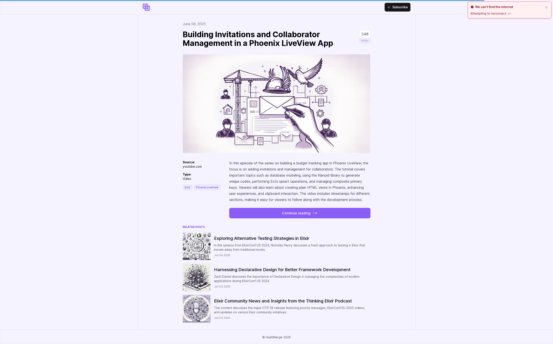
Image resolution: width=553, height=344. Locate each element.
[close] (546, 7)
